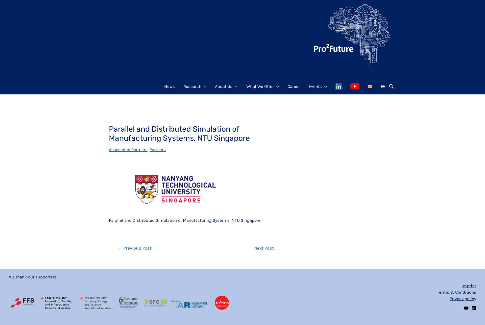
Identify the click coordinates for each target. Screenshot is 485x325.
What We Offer (260, 86)
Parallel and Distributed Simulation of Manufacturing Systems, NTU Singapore (184, 220)
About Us (223, 86)
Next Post (266, 248)
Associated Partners (128, 149)
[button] (391, 86)
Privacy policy (463, 298)
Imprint (469, 285)
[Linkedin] (474, 308)
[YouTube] (466, 308)
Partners (158, 149)
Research (192, 86)
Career (293, 86)
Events (315, 86)
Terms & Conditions (456, 292)
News (169, 86)
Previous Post (135, 248)
